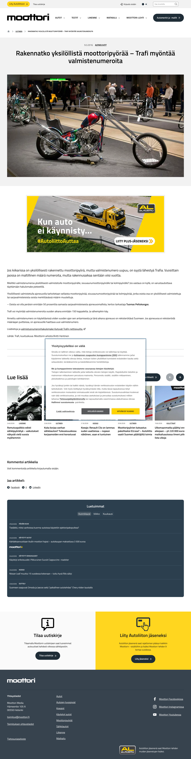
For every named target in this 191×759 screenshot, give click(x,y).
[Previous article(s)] (170, 377)
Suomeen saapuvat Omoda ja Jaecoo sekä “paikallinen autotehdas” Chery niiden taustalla (51, 587)
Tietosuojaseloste (16, 739)
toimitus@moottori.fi (18, 717)
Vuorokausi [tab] (84, 514)
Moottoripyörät (64, 720)
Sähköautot (62, 726)
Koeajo (95, 423)
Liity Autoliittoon (17, 4)
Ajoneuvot (101, 45)
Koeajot (60, 708)
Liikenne (22, 423)
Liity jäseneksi (141, 659)
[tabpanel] (95, 555)
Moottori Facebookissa (171, 699)
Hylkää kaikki (95, 411)
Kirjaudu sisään (130, 4)
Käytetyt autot (64, 714)
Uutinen (19, 31)
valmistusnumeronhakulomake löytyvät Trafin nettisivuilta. (52, 329)
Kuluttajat (171, 423)
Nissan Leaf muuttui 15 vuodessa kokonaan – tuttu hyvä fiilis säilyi (40, 573)
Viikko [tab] (96, 514)
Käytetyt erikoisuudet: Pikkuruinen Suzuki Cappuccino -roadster (39, 560)
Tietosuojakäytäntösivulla (72, 399)
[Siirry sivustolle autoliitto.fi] (127, 750)
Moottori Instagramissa (171, 707)
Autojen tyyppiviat (66, 702)
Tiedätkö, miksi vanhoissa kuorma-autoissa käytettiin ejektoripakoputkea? (44, 527)
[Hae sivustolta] (176, 4)
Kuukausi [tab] (108, 514)
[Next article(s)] (180, 377)
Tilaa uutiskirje (39, 4)
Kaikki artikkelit (146, 377)
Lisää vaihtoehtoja (65, 411)
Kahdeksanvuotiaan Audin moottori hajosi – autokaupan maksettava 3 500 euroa (47, 541)
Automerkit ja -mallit (167, 17)
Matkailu (61, 738)
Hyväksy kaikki (125, 411)
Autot (59, 696)
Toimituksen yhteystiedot (20, 724)
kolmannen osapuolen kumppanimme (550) (95, 355)
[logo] (28, 19)
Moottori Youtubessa (170, 715)
